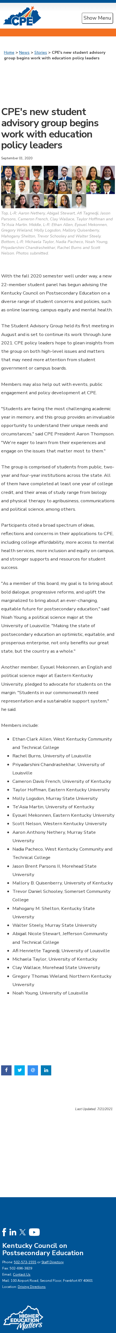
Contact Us (21, 1274)
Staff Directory (52, 1262)
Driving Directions (32, 1287)
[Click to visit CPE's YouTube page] (34, 1231)
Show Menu (97, 18)
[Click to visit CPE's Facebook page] (4, 1231)
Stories (40, 52)
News (24, 52)
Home (9, 52)
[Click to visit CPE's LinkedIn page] (12, 1231)
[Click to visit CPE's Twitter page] (22, 1231)
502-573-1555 (25, 1262)
